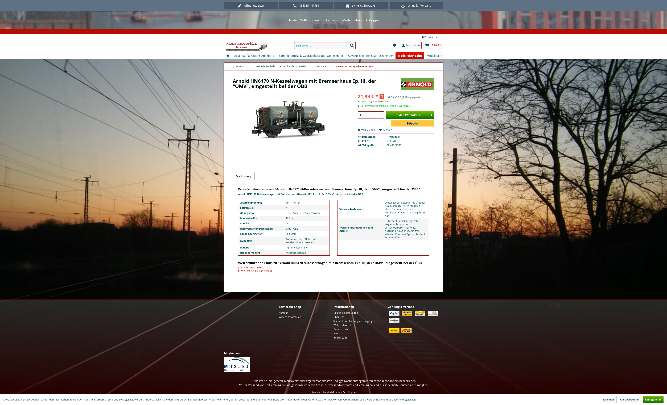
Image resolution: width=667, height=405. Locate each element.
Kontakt (283, 312)
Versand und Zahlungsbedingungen (355, 321)
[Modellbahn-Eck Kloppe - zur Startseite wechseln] (247, 46)
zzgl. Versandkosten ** (379, 101)
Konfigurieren (653, 399)
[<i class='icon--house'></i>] (228, 55)
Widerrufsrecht (342, 325)
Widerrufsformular (290, 317)
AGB (336, 333)
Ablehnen (609, 399)
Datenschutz (341, 329)
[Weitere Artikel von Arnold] (417, 84)
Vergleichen (368, 130)
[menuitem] (325, 45)
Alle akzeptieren (629, 399)
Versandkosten (322, 381)
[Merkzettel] (394, 45)
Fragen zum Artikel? (252, 267)
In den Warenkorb (408, 115)
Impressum (340, 337)
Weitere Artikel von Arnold (256, 270)
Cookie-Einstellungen (346, 312)
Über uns (339, 317)
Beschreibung (244, 176)
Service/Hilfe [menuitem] (432, 37)
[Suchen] (352, 45)
